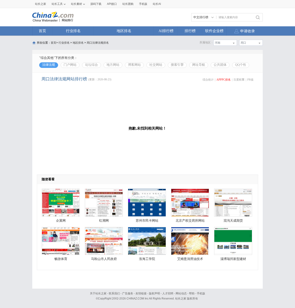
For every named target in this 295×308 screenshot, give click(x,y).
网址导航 (198, 64)
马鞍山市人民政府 (104, 259)
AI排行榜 (166, 31)
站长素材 (76, 4)
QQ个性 (240, 64)
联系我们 (114, 293)
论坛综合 (91, 64)
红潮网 (104, 220)
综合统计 (208, 79)
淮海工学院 (147, 259)
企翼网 (61, 220)
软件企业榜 (214, 31)
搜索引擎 (177, 64)
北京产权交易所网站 (190, 220)
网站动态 (181, 293)
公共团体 (220, 64)
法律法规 (48, 64)
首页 (42, 31)
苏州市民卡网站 (147, 220)
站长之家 (40, 4)
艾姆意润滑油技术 (190, 259)
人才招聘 (167, 293)
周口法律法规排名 (98, 42)
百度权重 (239, 79)
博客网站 (134, 64)
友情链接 (141, 293)
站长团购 (127, 4)
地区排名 (124, 31)
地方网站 (112, 64)
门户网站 (70, 64)
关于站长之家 (98, 293)
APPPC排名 (223, 79)
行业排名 (73, 31)
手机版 (201, 293)
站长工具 (57, 4)
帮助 (192, 293)
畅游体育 (60, 259)
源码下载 (95, 4)
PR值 (250, 79)
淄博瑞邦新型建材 (233, 259)
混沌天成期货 (233, 220)
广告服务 (127, 293)
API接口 (112, 4)
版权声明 (154, 293)
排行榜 (190, 31)
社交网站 (155, 64)
